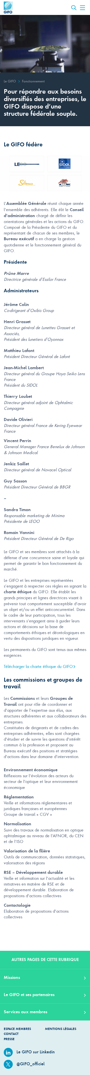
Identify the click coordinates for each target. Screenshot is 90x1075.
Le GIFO (10, 81)
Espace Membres (17, 1029)
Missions (12, 977)
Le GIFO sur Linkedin (35, 1052)
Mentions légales (60, 1029)
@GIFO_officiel (29, 1064)
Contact (11, 1034)
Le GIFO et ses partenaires (29, 994)
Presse (9, 1039)
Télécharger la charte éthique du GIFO (38, 666)
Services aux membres (25, 1012)
